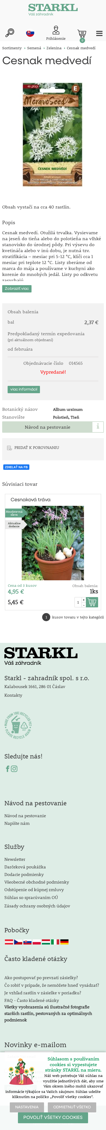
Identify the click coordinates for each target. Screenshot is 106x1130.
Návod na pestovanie (47, 427)
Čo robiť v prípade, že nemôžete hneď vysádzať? (51, 985)
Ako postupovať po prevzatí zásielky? (41, 977)
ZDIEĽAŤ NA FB (16, 467)
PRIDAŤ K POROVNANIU (36, 447)
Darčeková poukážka (25, 867)
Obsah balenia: (85, 585)
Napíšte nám (17, 823)
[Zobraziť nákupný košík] (81, 33)
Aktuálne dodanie (14, 524)
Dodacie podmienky (24, 874)
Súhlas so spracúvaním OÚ (31, 897)
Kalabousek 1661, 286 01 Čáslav (34, 686)
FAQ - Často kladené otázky (31, 1000)
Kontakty (13, 695)
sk (30, 33)
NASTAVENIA (27, 1107)
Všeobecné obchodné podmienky (36, 882)
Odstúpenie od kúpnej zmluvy (34, 889)
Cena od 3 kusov (22, 585)
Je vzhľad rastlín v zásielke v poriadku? (42, 992)
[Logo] (53, 11)
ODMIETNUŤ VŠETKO (72, 1107)
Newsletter (14, 859)
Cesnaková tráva (31, 499)
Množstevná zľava (14, 513)
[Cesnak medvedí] (53, 135)
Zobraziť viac (17, 289)
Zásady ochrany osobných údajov (37, 905)
